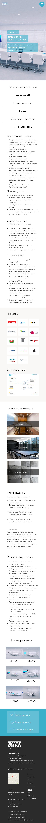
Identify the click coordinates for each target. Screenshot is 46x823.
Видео (30, 789)
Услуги (30, 783)
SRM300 (15, 680)
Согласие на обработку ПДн (17, 817)
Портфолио (31, 777)
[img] (14, 653)
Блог (29, 792)
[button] (23, 714)
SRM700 (32, 700)
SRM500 (15, 700)
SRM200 (31, 661)
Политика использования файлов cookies (20, 820)
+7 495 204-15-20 (14, 804)
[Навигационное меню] (42, 4)
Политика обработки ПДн (16, 814)
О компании (32, 798)
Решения (30, 780)
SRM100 (14, 661)
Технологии (31, 786)
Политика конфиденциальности (18, 811)
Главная (30, 774)
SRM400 (31, 681)
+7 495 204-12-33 (14, 799)
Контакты (31, 795)
